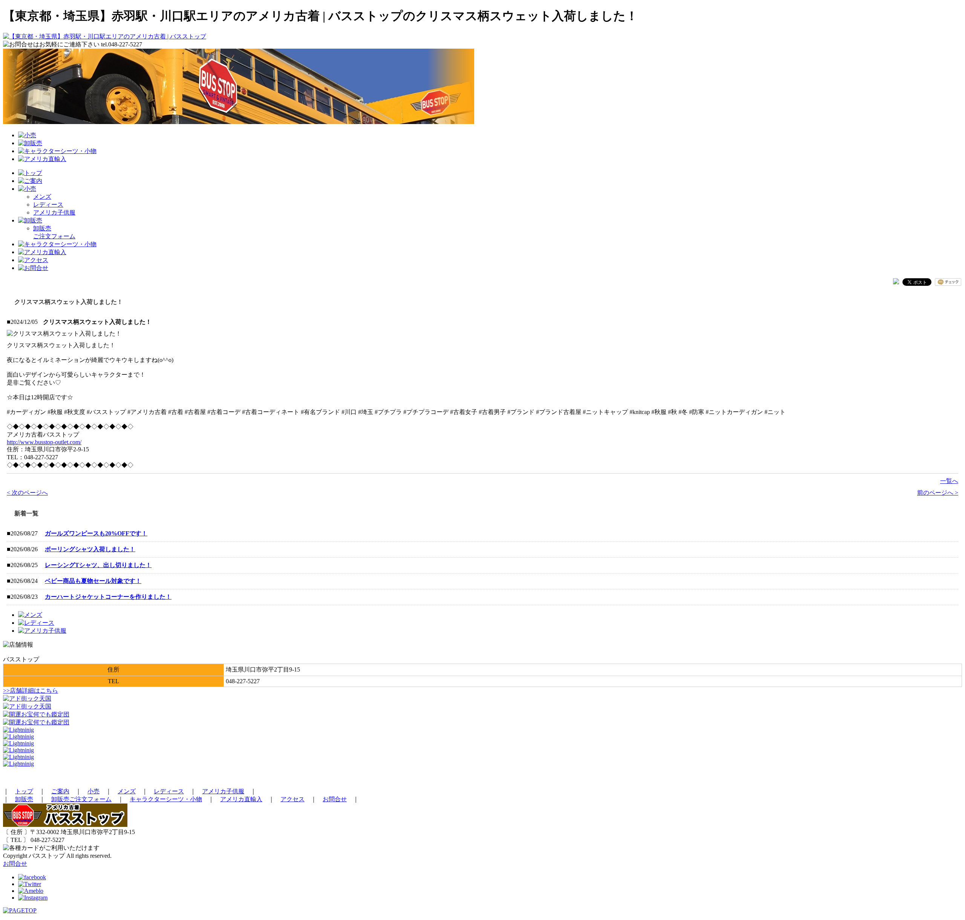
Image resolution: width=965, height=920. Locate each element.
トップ (24, 791)
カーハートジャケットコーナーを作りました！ (108, 596)
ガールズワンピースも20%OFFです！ (96, 533)
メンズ (42, 196)
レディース (48, 204)
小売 (93, 791)
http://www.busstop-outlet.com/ (44, 442)
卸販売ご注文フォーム (81, 799)
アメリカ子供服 (54, 212)
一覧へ (949, 481)
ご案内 (60, 791)
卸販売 (24, 799)
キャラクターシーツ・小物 (166, 799)
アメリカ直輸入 (241, 799)
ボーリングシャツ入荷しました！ (90, 549)
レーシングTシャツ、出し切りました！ (98, 565)
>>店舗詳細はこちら (30, 690)
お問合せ (335, 799)
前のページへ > (937, 492)
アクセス (292, 799)
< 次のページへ (27, 492)
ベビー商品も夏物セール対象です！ (93, 581)
